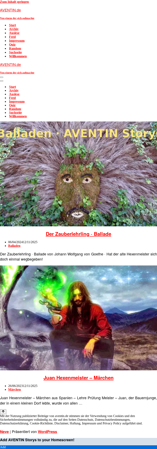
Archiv (14, 29)
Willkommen (18, 56)
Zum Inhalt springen (14, 1)
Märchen (14, 389)
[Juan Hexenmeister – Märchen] (78, 369)
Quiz (12, 44)
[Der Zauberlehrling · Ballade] (78, 225)
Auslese (14, 33)
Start (12, 25)
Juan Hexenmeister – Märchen (79, 377)
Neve (4, 431)
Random (15, 48)
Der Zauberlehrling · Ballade (78, 233)
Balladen (14, 245)
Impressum (17, 40)
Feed (12, 37)
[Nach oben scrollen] (3, 411)
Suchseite (15, 52)
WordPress (47, 431)
